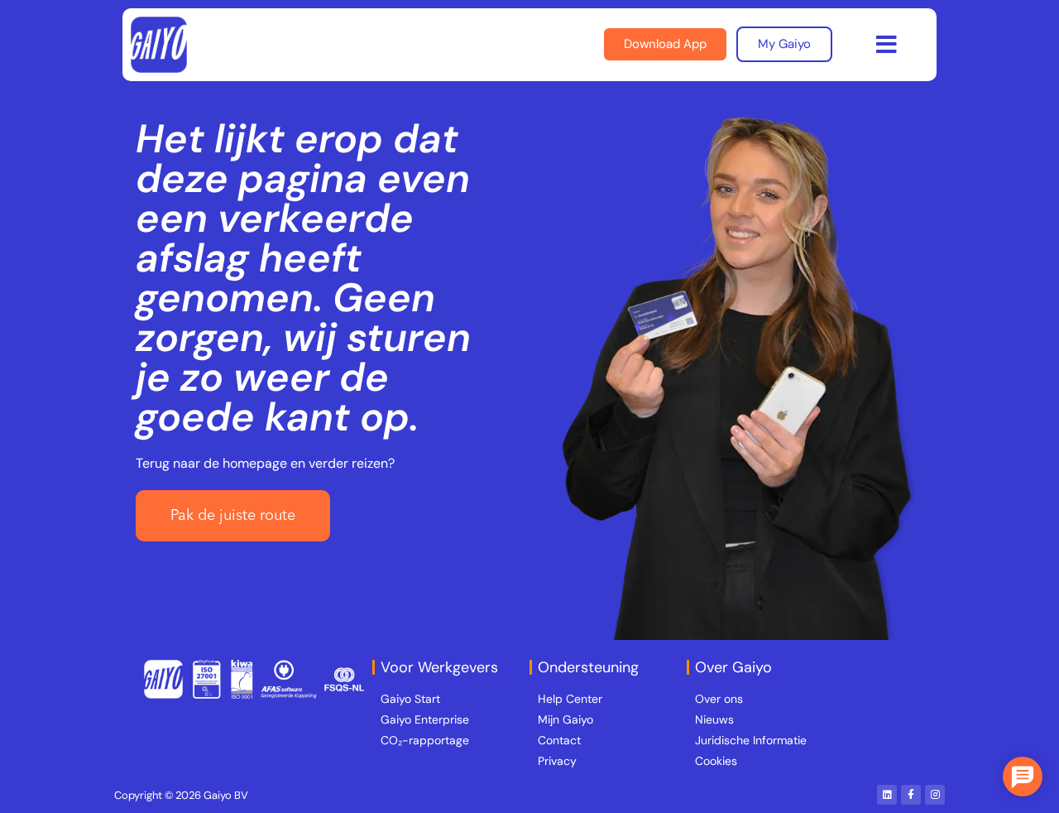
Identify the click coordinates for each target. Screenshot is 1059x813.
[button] (886, 44)
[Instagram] (935, 795)
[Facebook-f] (911, 795)
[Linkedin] (887, 795)
